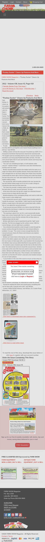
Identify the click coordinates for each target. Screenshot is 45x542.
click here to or (22, 276)
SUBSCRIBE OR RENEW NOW (22, 271)
